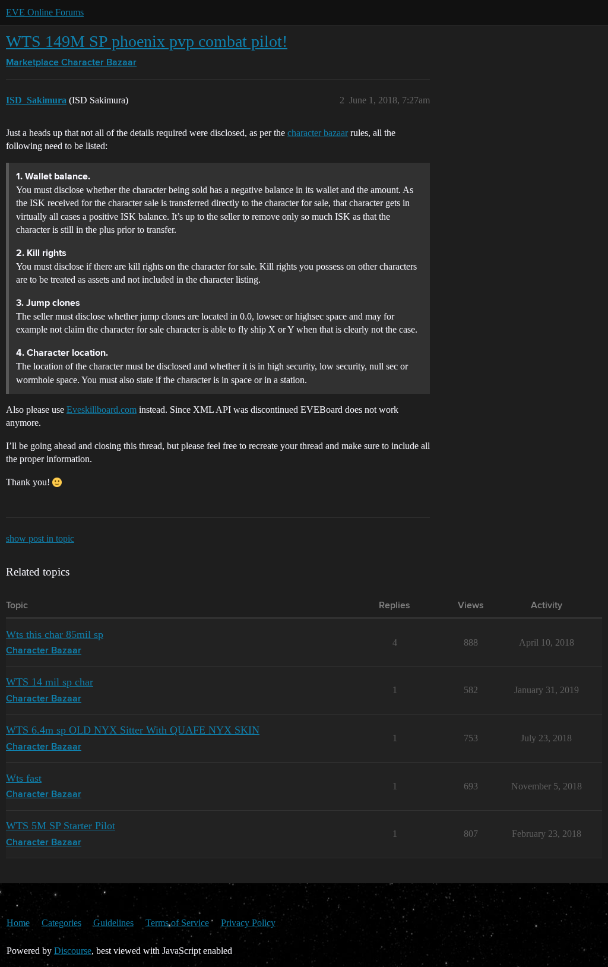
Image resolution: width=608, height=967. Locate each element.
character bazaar (317, 133)
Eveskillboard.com (101, 410)
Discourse (72, 951)
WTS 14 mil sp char (49, 682)
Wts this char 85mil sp (54, 634)
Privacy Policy (248, 923)
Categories (61, 923)
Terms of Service (177, 923)
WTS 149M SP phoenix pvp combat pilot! (146, 41)
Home (18, 923)
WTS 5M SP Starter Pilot (60, 826)
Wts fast (24, 778)
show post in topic (40, 538)
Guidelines (113, 923)
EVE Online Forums (45, 12)
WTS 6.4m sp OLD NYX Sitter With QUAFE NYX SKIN (132, 730)
